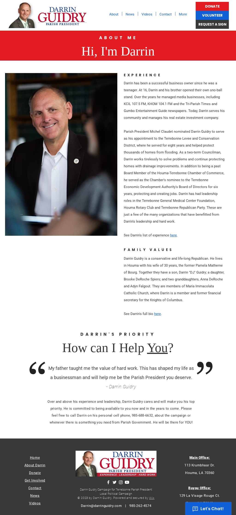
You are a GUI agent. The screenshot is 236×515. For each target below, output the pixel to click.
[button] (114, 14)
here (173, 235)
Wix (151, 498)
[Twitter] (114, 482)
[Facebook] (108, 482)
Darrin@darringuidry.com (101, 506)
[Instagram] (120, 482)
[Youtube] (127, 482)
